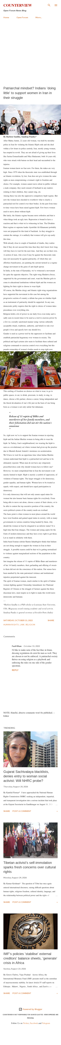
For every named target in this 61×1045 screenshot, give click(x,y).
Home (6, 17)
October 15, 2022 (32, 646)
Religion (30, 624)
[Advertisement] (30, 52)
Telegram (46, 1023)
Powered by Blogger (32, 1009)
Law (22, 624)
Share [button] (51, 620)
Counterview (17, 5)
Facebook (34, 1023)
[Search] (49, 5)
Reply (15, 670)
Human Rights (11, 624)
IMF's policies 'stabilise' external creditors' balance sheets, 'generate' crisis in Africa (30, 958)
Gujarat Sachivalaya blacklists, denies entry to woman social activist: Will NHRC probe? (26, 776)
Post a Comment (21, 811)
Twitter (26, 1023)
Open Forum (22, 17)
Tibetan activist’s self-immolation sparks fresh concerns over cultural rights (29, 867)
